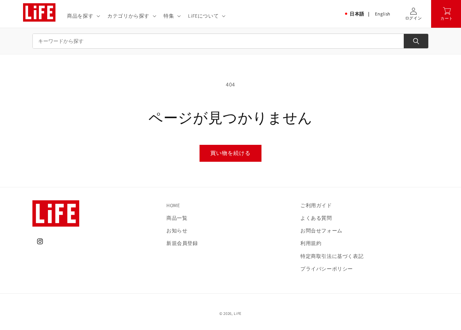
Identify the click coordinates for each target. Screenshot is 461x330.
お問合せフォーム (321, 230)
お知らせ (176, 230)
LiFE (238, 313)
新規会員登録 (182, 243)
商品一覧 (176, 218)
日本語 (357, 14)
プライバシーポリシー (326, 269)
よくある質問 (316, 218)
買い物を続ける (230, 153)
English (382, 14)
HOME (173, 205)
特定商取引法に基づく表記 (331, 256)
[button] (83, 15)
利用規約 (310, 243)
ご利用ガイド (316, 205)
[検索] (416, 41)
